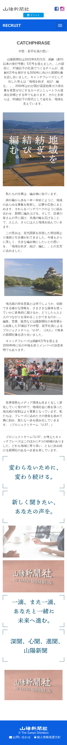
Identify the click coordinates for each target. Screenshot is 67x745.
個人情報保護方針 (49, 737)
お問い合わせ (22, 737)
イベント (34, 15)
